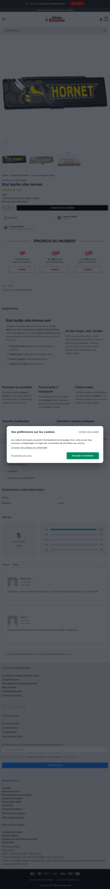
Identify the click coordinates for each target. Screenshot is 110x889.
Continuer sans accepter (89, 432)
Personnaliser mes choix (21, 456)
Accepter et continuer (83, 456)
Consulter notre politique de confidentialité (29, 447)
